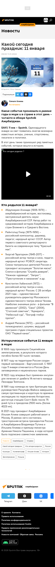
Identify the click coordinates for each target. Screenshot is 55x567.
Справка (30, 441)
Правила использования (12, 516)
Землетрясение (9, 457)
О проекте (6, 512)
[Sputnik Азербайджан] (8, 21)
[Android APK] (10, 542)
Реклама (39, 534)
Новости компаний (10, 534)
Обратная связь (27, 534)
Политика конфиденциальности (15, 520)
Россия (48, 446)
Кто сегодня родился (33, 446)
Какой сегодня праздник (12, 446)
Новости (6, 441)
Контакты (16, 512)
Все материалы (14, 105)
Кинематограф (18, 451)
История (45, 451)
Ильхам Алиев (33, 451)
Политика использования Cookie (16, 524)
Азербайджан (18, 441)
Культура (6, 451)
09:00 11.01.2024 (9, 54)
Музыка (21, 457)
